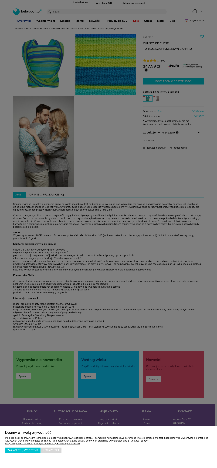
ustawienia (51, 450)
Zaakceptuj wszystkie (22, 450)
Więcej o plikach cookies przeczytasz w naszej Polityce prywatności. (42, 443)
